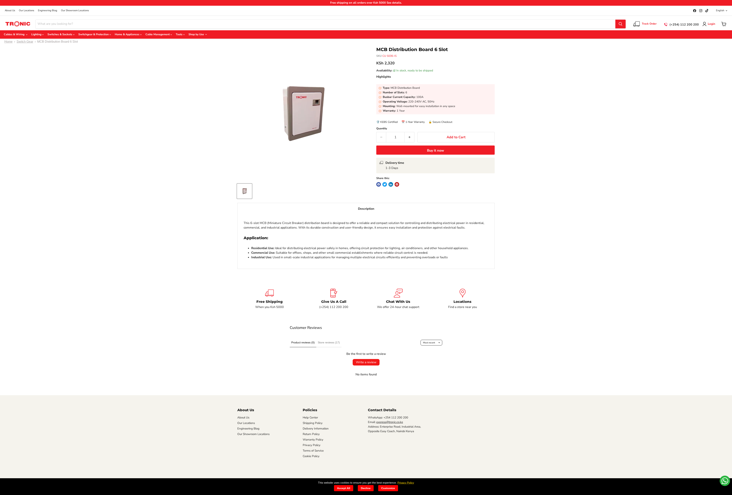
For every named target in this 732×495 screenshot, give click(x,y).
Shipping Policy (313, 423)
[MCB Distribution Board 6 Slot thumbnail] (244, 191)
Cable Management (157, 34)
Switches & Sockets (60, 34)
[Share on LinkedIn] (390, 184)
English (720, 10)
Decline (366, 488)
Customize (388, 488)
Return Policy (311, 434)
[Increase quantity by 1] (409, 137)
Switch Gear (25, 41)
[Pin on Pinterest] (397, 184)
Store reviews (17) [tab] (329, 342)
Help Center (310, 417)
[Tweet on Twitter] (384, 184)
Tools (179, 34)
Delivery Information (316, 428)
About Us (10, 10)
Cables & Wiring (15, 34)
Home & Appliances (127, 34)
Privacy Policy (311, 445)
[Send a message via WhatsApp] (725, 481)
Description (366, 209)
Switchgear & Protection (93, 34)
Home (8, 41)
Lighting (36, 34)
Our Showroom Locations (75, 10)
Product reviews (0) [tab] (303, 342)
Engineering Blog (47, 10)
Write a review (366, 362)
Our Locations (26, 10)
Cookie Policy (311, 456)
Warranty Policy (313, 439)
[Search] (620, 24)
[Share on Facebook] (378, 184)
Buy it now (435, 150)
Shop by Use (197, 34)
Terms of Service (313, 451)
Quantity (381, 128)
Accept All (343, 488)
